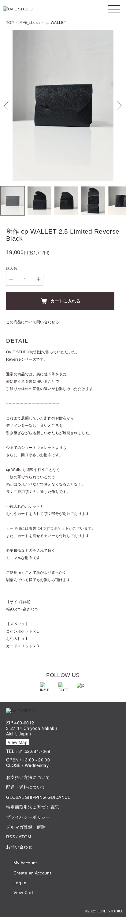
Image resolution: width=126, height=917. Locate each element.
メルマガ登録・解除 (26, 827)
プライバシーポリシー (28, 817)
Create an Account (32, 872)
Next (119, 106)
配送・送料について (26, 787)
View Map (18, 742)
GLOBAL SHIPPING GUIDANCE (38, 797)
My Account (25, 862)
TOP (10, 23)
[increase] (38, 279)
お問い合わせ (19, 846)
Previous (7, 106)
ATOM (25, 836)
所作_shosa (29, 23)
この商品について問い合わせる (32, 322)
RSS (10, 836)
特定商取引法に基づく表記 (32, 807)
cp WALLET (56, 23)
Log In (19, 882)
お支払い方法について (28, 777)
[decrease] (11, 279)
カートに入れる (65, 301)
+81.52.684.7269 (33, 751)
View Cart (23, 892)
